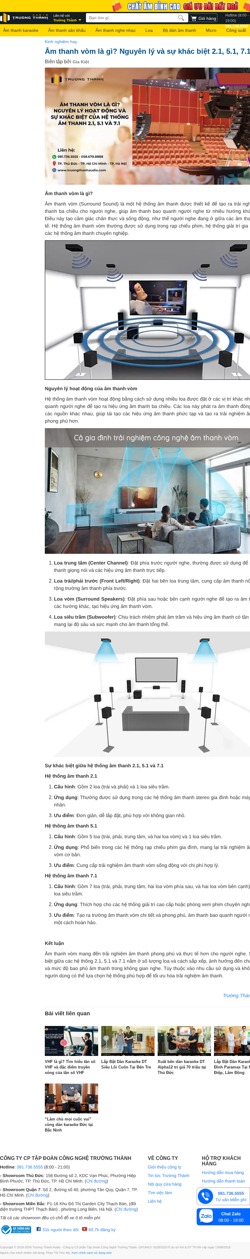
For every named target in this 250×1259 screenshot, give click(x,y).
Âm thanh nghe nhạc (115, 30)
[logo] (24, 18)
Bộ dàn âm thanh (179, 30)
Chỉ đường (96, 1181)
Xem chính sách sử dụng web (91, 1253)
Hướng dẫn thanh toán (223, 1181)
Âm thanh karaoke (20, 30)
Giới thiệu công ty (164, 1167)
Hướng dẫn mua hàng (223, 1172)
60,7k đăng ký (101, 1229)
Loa (149, 30)
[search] (181, 17)
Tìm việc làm (160, 1192)
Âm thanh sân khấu (67, 30)
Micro (211, 30)
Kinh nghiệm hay (61, 41)
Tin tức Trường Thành (169, 1175)
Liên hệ (155, 1201)
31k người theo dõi (60, 1229)
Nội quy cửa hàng (165, 1184)
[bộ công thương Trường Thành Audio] (17, 1230)
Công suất (236, 30)
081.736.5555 (30, 1167)
